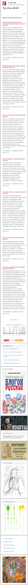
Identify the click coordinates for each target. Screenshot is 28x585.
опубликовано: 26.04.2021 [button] (17, 57)
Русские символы (7, 463)
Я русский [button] (6, 340)
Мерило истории (8, 541)
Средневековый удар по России (11, 363)
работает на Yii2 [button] (19, 340)
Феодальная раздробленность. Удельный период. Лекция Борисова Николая (13, 23)
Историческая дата (8, 433)
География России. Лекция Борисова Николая (14, 192)
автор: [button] (6, 59)
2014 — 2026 (12, 340)
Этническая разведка (9, 545)
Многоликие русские (9, 551)
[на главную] (10, 8)
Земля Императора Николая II (11, 360)
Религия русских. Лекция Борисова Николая (13, 238)
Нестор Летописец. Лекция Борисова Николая (13, 115)
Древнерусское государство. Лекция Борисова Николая (13, 66)
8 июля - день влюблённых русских (12, 352)
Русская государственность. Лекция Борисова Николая (13, 267)
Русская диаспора (8, 538)
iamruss (7, 59)
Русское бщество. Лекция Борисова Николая (13, 159)
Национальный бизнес (9, 501)
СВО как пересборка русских (11, 348)
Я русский (12, 3)
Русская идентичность (9, 548)
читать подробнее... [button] (7, 57)
